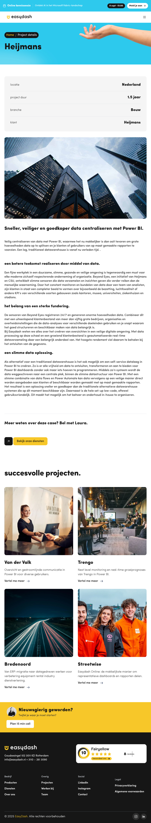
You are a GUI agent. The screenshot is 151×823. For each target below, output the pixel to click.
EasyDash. (21, 816)
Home (10, 35)
